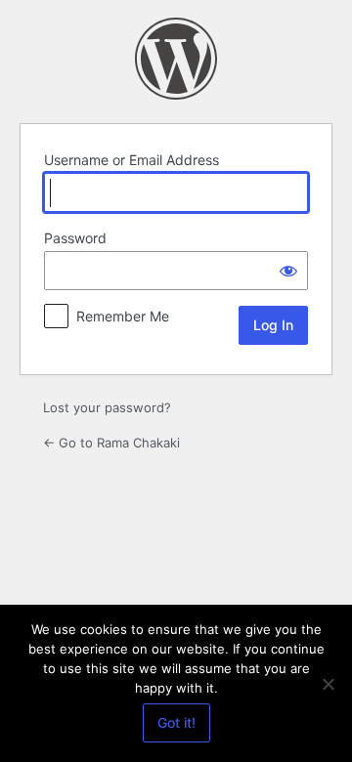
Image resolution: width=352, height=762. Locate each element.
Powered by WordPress (176, 59)
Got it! (176, 722)
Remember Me (122, 316)
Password (75, 238)
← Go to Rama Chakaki (111, 442)
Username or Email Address (131, 159)
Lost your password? (107, 407)
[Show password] (288, 270)
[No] (327, 684)
